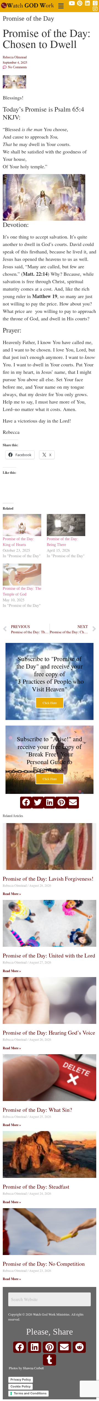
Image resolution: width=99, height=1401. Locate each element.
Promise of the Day (28, 18)
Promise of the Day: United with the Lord (49, 955)
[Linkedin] (87, 3)
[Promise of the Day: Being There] (66, 525)
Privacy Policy (20, 1379)
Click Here (50, 702)
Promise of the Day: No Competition (44, 1263)
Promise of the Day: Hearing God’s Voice (49, 1032)
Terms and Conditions (30, 1393)
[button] (61, 6)
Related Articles (13, 816)
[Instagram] (95, 9)
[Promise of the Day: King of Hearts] (22, 525)
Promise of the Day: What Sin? (37, 1109)
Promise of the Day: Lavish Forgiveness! (48, 878)
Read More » (12, 893)
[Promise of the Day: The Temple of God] (22, 575)
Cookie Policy (20, 1386)
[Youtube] (72, 3)
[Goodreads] (95, 3)
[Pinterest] (79, 3)
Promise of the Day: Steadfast (36, 1186)
